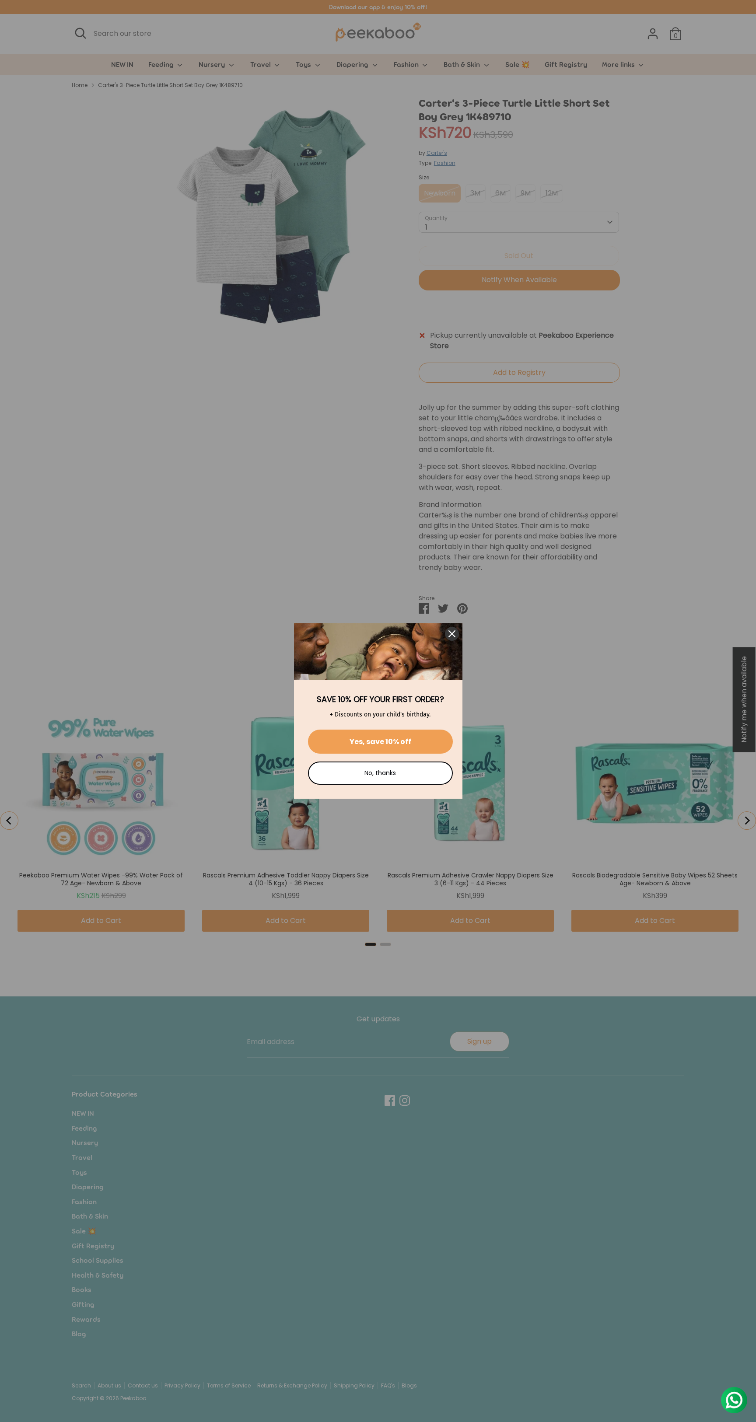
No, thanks (380, 773)
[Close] (451, 633)
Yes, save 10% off (380, 742)
